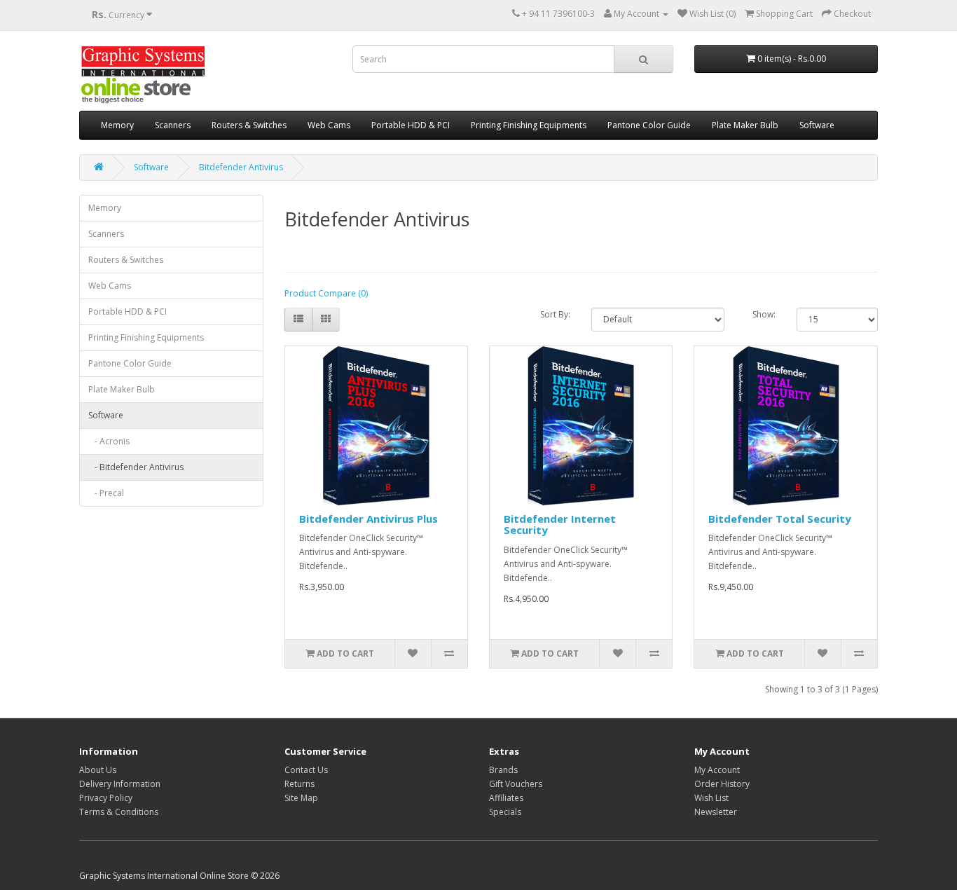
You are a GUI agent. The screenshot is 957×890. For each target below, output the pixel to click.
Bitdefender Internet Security (560, 525)
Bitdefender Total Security (779, 519)
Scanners (173, 125)
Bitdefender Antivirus (241, 167)
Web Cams (329, 125)
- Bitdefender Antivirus (136, 467)
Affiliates (506, 798)
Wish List (711, 798)
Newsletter (715, 812)
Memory (117, 125)
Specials (505, 812)
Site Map (301, 798)
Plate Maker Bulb (745, 125)
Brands (503, 770)
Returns (299, 784)
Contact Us (306, 770)
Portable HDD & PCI (410, 125)
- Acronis (109, 441)
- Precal (106, 493)
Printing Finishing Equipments (528, 125)
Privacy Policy (105, 798)
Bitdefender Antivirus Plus (368, 519)
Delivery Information (119, 784)
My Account (717, 770)
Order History (722, 784)
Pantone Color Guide (649, 125)
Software (816, 125)
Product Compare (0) (326, 293)
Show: (764, 314)
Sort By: (555, 314)
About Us (97, 770)
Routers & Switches (249, 125)
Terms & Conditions (118, 812)
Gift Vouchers (515, 784)
